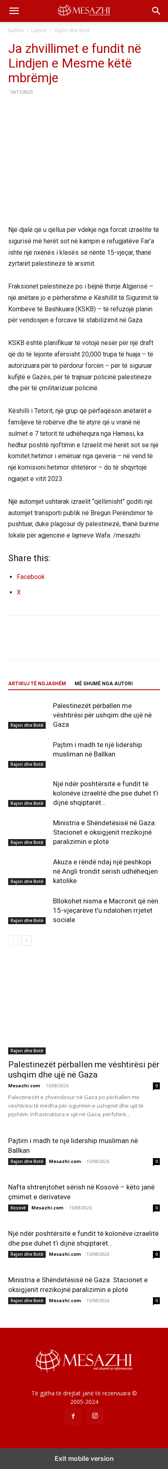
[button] (14, 11)
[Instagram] (95, 1416)
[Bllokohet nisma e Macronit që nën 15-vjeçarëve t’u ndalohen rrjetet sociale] (28, 910)
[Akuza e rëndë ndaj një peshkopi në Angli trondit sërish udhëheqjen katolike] (28, 871)
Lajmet (39, 30)
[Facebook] (16, 110)
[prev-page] (13, 941)
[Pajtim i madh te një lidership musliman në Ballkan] (28, 754)
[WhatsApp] (72, 110)
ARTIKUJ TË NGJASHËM (37, 683)
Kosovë (18, 1208)
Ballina (16, 30)
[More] (91, 110)
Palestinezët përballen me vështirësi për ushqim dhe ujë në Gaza (102, 715)
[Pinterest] (54, 110)
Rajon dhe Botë (72, 30)
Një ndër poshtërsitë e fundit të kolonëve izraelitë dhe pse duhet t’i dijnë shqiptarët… (105, 793)
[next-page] (26, 941)
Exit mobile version (84, 1458)
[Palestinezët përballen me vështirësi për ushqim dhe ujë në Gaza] (28, 715)
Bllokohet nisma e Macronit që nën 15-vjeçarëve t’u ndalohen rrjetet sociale (105, 910)
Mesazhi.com (24, 1085)
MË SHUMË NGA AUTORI (104, 683)
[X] (35, 110)
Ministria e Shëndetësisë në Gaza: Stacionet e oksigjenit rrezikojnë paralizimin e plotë (104, 832)
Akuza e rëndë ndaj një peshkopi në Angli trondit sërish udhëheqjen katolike (105, 871)
